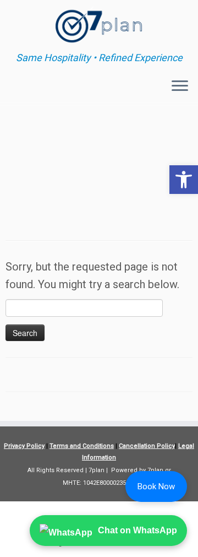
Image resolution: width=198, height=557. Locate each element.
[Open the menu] (180, 86)
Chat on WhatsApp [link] (137, 530)
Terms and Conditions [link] (82, 446)
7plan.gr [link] (159, 470)
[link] (183, 179)
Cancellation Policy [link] (147, 446)
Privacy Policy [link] (24, 446)
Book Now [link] (156, 486)
